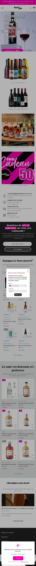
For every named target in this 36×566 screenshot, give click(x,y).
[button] (27, 271)
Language (10, 288)
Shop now (18, 294)
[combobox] (14, 286)
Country (10, 283)
